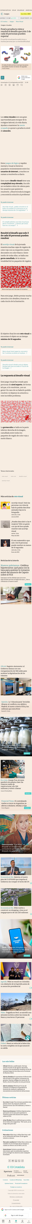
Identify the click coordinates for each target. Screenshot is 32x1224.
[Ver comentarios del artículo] (21, 85)
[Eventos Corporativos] (18, 1171)
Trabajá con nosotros (16, 1187)
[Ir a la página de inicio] (2, 14)
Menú (3, 1222)
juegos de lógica (12, 163)
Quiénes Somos (9, 1183)
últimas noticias (5, 10)
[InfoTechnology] (21, 1175)
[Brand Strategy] (25, 1171)
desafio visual (23, 476)
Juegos (12, 21)
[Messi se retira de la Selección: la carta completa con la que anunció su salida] (16, 1032)
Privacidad (16, 1200)
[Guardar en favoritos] (2, 77)
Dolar (9, 1222)
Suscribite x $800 (25, 14)
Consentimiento (16, 1203)
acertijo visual (8, 244)
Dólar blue (20, 10)
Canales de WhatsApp (16, 1180)
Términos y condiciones (16, 1196)
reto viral (13, 476)
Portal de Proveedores (21, 1183)
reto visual (19, 21)
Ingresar (28, 1222)
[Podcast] (11, 1176)
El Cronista (4, 21)
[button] (27, 1037)
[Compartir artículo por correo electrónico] (17, 85)
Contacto (5, 1180)
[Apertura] (8, 1172)
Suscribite (26, 1180)
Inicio (16, 1222)
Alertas (22, 1222)
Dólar (14, 10)
